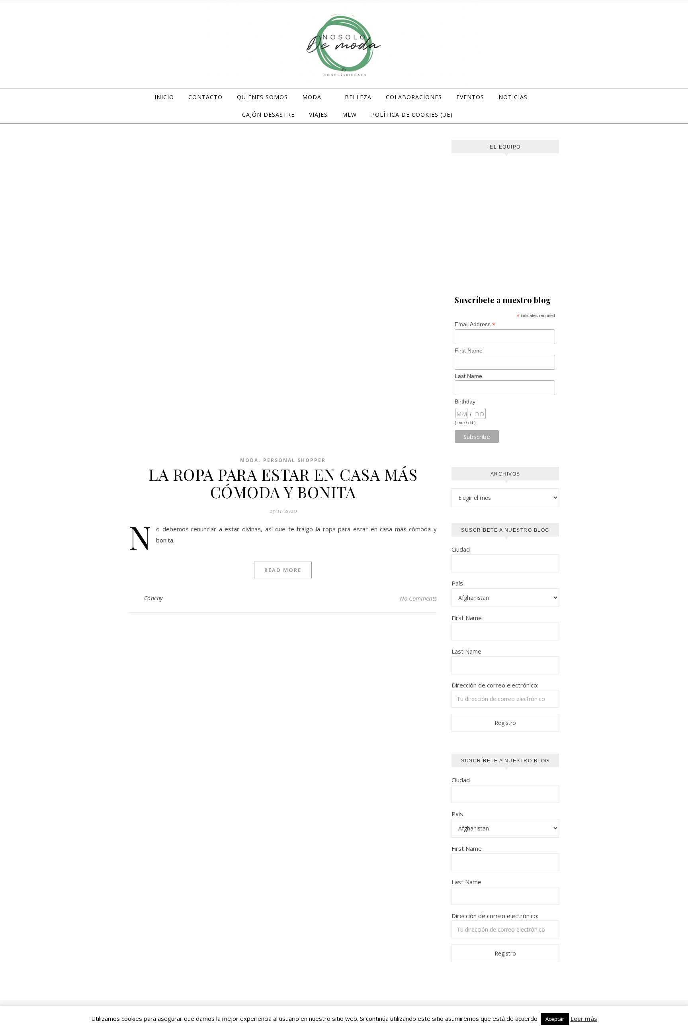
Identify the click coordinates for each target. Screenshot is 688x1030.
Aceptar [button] (554, 1018)
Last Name (468, 376)
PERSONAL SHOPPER (294, 460)
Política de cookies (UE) (412, 114)
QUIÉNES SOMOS (262, 97)
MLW (349, 114)
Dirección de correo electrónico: (495, 685)
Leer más (584, 1018)
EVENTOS (470, 97)
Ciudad (461, 549)
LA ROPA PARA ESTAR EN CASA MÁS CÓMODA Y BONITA (283, 483)
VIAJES (318, 114)
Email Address (475, 324)
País (457, 583)
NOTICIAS (513, 97)
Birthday (465, 401)
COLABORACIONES (414, 97)
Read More (282, 570)
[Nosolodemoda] (344, 45)
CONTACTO (205, 97)
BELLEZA (358, 97)
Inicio (164, 97)
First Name (469, 350)
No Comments (418, 598)
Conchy (153, 598)
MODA (311, 97)
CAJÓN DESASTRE (268, 114)
